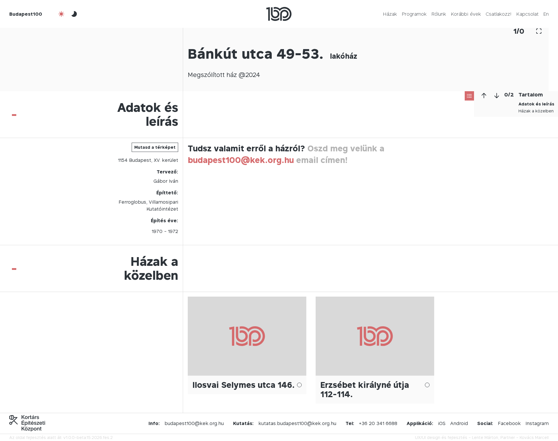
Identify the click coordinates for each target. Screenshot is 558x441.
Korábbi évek (466, 14)
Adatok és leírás (536, 103)
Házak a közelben (536, 110)
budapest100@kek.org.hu (241, 160)
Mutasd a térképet (155, 147)
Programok (414, 14)
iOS (442, 423)
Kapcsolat (527, 14)
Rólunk (438, 14)
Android (459, 423)
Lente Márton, (485, 437)
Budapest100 (25, 14)
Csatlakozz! (499, 14)
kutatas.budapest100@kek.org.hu (297, 423)
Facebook (509, 423)
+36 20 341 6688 (378, 423)
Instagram (537, 423)
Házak (390, 14)
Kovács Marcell (534, 437)
